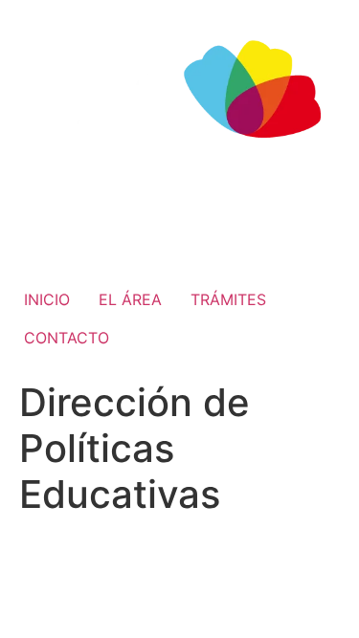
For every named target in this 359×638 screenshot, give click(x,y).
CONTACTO (66, 337)
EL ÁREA (130, 299)
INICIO (47, 299)
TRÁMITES (228, 299)
